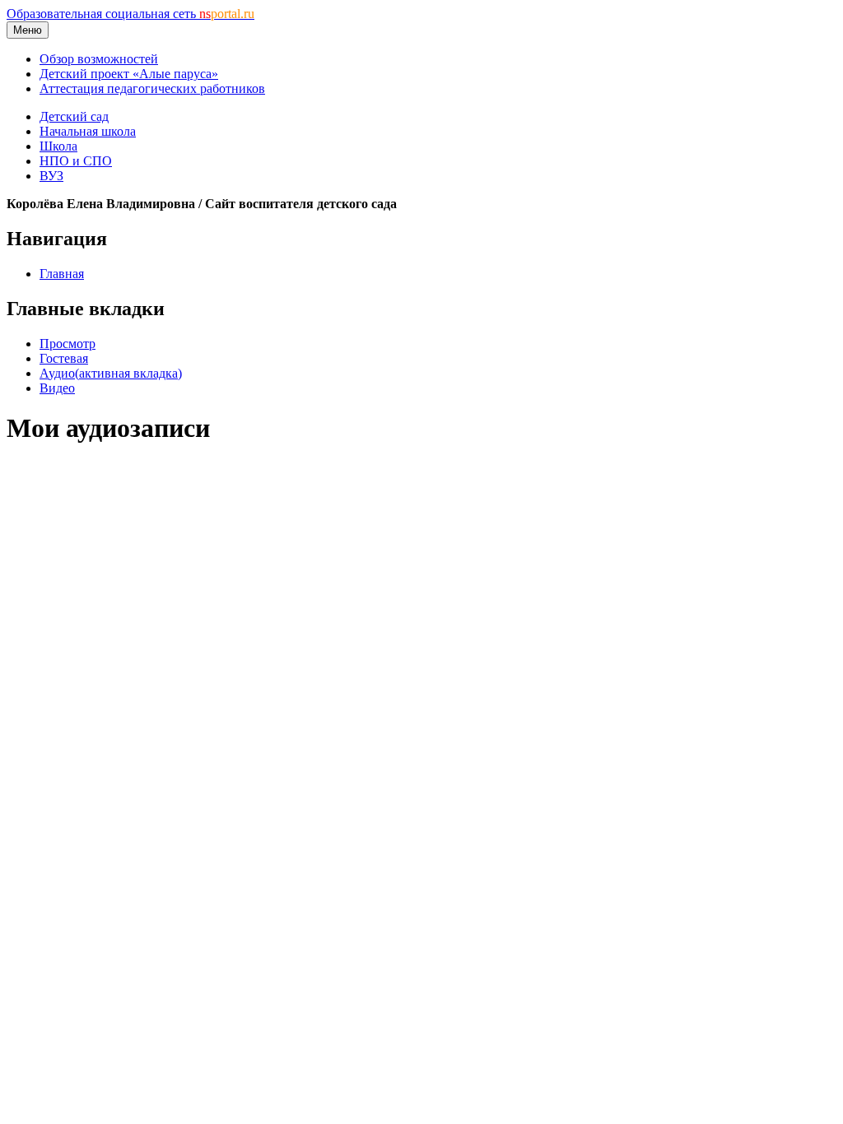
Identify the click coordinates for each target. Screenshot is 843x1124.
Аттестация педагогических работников (152, 88)
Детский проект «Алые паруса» (129, 74)
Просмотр (67, 344)
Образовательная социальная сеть (130, 14)
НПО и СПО (76, 161)
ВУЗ (51, 176)
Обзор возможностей (99, 59)
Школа (58, 146)
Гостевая (64, 358)
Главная (62, 274)
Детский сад (74, 116)
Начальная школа (88, 131)
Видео (57, 388)
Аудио (111, 373)
